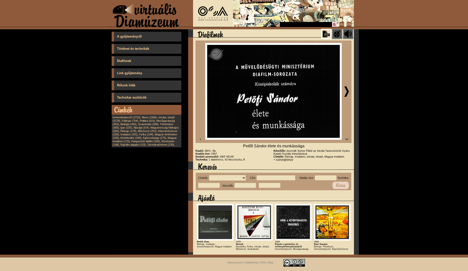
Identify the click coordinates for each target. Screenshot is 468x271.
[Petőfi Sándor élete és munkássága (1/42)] (273, 139)
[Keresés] (334, 26)
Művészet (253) (147, 131)
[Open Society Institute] (213, 26)
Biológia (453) (128, 124)
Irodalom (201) (129, 134)
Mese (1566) (149, 117)
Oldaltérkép (251, 262)
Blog (270, 262)
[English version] (349, 26)
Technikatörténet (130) (160, 144)
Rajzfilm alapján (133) (133, 144)
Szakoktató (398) (148, 124)
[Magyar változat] (341, 26)
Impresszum (234, 262)
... (177, 144)
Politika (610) (147, 120)
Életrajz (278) (128, 131)
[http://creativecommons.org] (294, 262)
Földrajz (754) (130, 120)
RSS (263, 262)
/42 (346, 139)
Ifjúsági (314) (141, 127)
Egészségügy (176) (154, 137)
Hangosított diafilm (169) (145, 141)
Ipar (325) (126, 127)
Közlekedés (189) (130, 137)
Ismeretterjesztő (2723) (126, 117)
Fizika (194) (146, 134)
